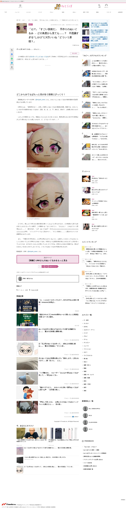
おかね (85, 326)
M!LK (90, 415)
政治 (85, 381)
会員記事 (120, 12)
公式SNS (11, 507)
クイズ (40, 12)
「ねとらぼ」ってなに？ (89, 446)
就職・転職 (87, 377)
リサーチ (109, 12)
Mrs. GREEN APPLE (94, 408)
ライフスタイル (88, 355)
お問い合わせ (22, 507)
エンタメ (28, 12)
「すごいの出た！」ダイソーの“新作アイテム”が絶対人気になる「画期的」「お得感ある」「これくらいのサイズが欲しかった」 (99, 86)
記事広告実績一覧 (87, 469)
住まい (74, 12)
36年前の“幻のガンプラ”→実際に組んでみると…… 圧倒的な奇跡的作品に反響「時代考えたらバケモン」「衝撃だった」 (100, 76)
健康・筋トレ (87, 365)
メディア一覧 (5, 507)
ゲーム (85, 339)
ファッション (87, 349)
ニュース (17, 12)
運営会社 (43, 507)
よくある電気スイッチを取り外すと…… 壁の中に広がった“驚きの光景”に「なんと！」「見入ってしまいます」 (99, 65)
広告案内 (16, 507)
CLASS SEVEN (93, 422)
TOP (6, 12)
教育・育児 (86, 12)
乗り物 (85, 358)
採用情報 (48, 507)
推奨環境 (53, 507)
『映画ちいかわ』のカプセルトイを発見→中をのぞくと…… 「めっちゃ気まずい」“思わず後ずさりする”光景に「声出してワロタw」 (99, 107)
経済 (85, 387)
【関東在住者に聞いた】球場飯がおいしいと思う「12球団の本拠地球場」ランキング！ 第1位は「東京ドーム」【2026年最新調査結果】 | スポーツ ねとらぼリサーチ (96, 253)
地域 (63, 12)
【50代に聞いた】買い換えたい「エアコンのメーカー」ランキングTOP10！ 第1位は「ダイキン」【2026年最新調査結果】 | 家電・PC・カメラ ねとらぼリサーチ (96, 278)
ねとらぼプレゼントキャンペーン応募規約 (94, 453)
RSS (39, 507)
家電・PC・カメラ (89, 374)
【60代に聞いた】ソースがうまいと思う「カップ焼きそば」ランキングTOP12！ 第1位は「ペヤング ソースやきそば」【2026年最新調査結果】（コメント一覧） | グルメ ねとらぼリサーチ (96, 303)
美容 (85, 390)
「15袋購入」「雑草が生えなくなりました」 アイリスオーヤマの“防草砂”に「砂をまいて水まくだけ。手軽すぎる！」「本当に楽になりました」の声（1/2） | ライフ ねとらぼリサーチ (96, 266)
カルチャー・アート (89, 329)
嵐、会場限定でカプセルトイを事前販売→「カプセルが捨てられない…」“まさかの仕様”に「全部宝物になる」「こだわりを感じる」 (100, 138)
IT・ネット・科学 (23, 290)
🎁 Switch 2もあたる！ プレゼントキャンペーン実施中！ (12, 1)
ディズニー (87, 342)
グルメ (51, 12)
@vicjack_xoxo (40, 99)
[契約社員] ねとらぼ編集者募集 (91, 456)
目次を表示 (74, 53)
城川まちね (76, 45)
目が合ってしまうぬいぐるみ (39, 56)
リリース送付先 (87, 462)
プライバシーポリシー (31, 507)
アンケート (86, 171)
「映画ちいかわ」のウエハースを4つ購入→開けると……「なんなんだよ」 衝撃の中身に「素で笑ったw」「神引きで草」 (99, 117)
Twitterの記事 (34, 290)
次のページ (52, 266)
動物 (97, 12)
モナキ (90, 429)
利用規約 (123, 499)
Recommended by (68, 416)
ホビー (30, 24)
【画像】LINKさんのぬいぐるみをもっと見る (47, 260)
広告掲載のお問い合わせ (89, 466)
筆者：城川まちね (28, 278)
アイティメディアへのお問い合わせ (92, 459)
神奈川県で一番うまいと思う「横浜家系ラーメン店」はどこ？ (99, 215)
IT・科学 (86, 320)
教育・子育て (87, 384)
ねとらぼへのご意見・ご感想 (90, 450)
